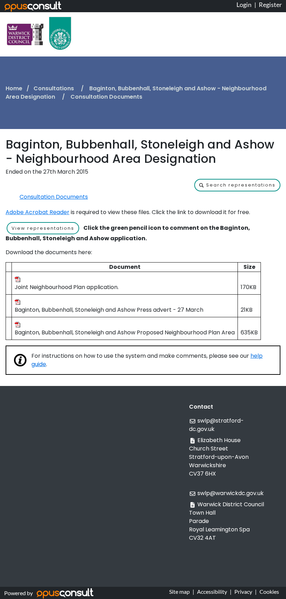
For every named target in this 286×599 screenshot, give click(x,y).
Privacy (243, 591)
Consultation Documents (54, 197)
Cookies (269, 591)
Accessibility (212, 591)
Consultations (54, 88)
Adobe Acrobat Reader (37, 212)
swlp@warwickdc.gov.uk (230, 493)
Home (14, 88)
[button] (237, 185)
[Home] (39, 33)
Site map (179, 591)
